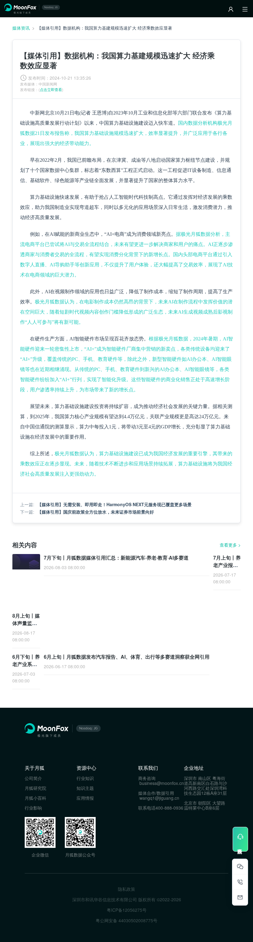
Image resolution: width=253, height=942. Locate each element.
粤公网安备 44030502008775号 (126, 920)
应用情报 (85, 798)
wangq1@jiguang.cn (159, 798)
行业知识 (85, 778)
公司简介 (33, 778)
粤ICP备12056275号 (127, 910)
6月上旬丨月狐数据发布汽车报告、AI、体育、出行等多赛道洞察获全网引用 (126, 656)
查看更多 (230, 544)
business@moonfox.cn (161, 783)
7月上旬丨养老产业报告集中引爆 (227, 565)
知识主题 (85, 788)
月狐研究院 (35, 788)
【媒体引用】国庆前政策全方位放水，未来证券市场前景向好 (95, 512)
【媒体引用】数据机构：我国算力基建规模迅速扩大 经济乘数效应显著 (104, 28)
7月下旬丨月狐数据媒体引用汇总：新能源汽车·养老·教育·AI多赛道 (116, 557)
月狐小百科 (35, 798)
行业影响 (33, 808)
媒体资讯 (21, 28)
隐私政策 (126, 889)
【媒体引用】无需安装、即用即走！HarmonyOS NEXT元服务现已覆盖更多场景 (114, 504)
